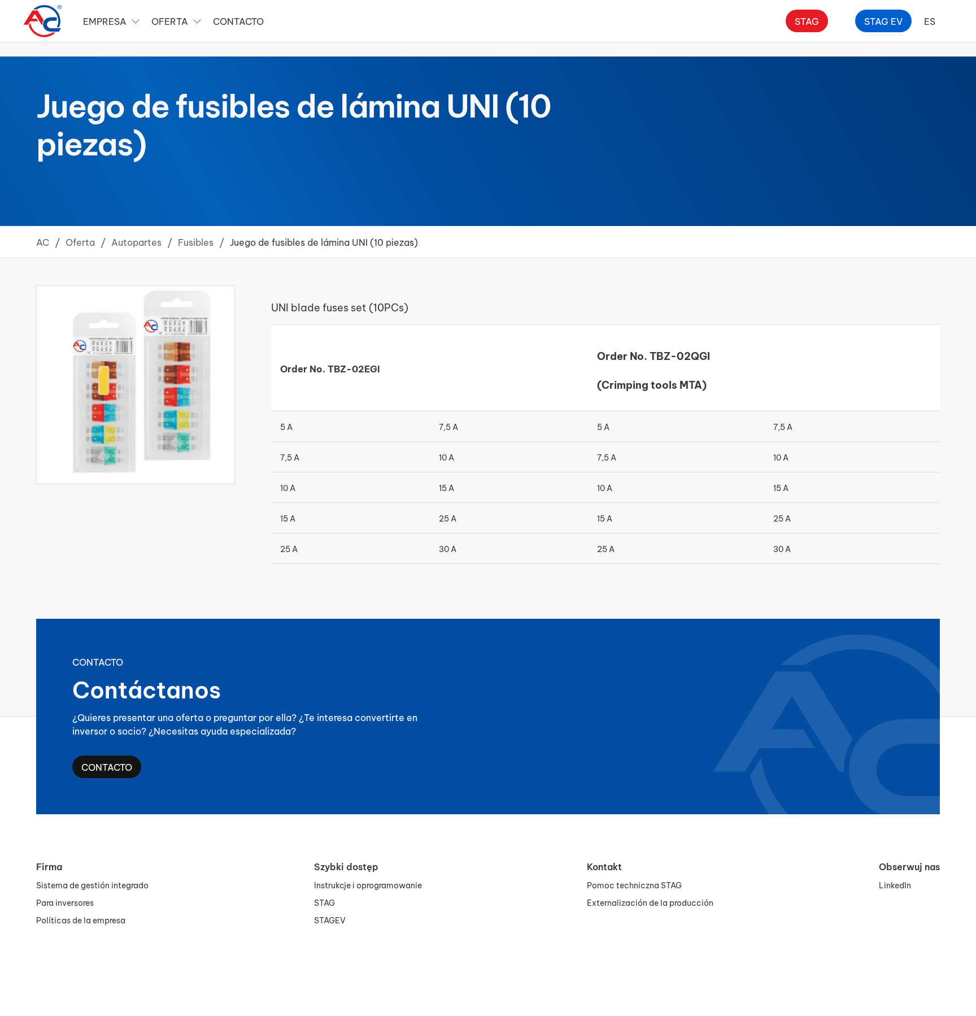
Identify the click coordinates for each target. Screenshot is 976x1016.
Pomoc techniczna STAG (634, 885)
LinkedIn (895, 885)
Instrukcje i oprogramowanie (368, 885)
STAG (324, 902)
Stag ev (883, 20)
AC (42, 241)
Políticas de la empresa (80, 920)
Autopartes (136, 241)
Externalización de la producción (650, 902)
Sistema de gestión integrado (92, 885)
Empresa (105, 20)
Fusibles (195, 241)
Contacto (238, 20)
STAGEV (330, 920)
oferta (169, 20)
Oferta (80, 241)
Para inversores (65, 902)
